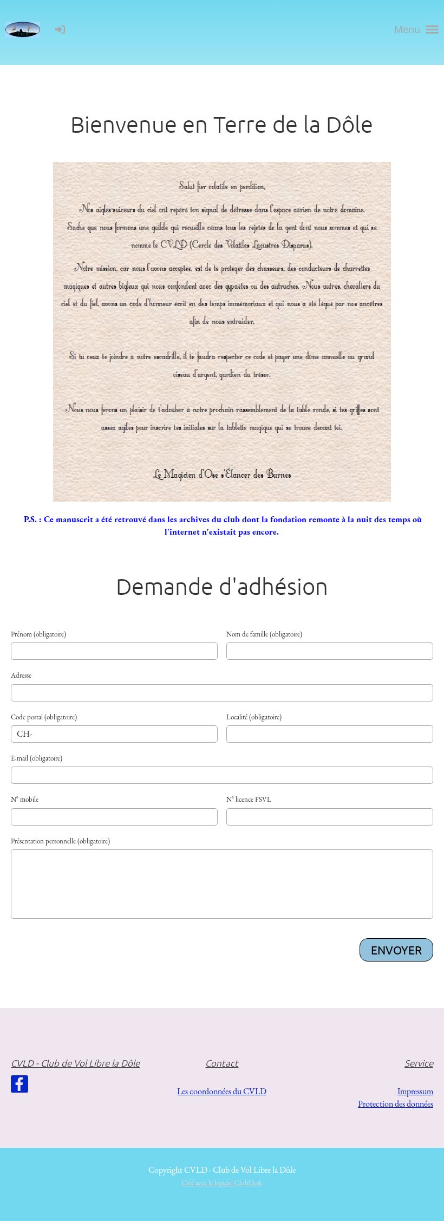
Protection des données (395, 1103)
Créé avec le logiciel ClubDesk (221, 1182)
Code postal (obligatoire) (44, 717)
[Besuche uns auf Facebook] (19, 1086)
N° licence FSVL (248, 799)
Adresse (21, 675)
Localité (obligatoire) (254, 717)
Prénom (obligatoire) (38, 634)
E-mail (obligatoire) (36, 758)
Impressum (415, 1091)
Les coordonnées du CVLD (221, 1091)
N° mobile (24, 799)
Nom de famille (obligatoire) (264, 634)
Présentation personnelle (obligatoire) (60, 841)
